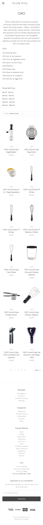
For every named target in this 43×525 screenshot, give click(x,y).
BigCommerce (25, 517)
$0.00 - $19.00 (7, 92)
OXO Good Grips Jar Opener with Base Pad (32, 355)
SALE (21, 421)
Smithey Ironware (21, 446)
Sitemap (21, 401)
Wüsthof (21, 453)
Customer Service (21, 398)
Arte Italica (21, 437)
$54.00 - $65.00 (8, 105)
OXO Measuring (8, 69)
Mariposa (21, 439)
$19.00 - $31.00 (8, 96)
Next (37, 370)
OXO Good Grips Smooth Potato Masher (31, 272)
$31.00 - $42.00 (8, 99)
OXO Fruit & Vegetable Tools (13, 59)
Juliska (21, 434)
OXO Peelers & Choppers (12, 76)
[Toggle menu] (3, 3)
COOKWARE (21, 416)
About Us (21, 396)
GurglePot (21, 451)
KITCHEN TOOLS (21, 414)
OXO (21, 444)
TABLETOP (21, 411)
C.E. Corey (21, 441)
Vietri (21, 432)
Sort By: (6, 113)
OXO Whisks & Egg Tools (12, 79)
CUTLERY (21, 419)
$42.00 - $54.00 (8, 102)
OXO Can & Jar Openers (11, 56)
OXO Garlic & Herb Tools (12, 63)
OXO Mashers (7, 66)
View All (21, 456)
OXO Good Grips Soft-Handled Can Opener (11, 355)
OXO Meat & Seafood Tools (13, 72)
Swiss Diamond (21, 449)
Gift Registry (21, 394)
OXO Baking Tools (9, 53)
